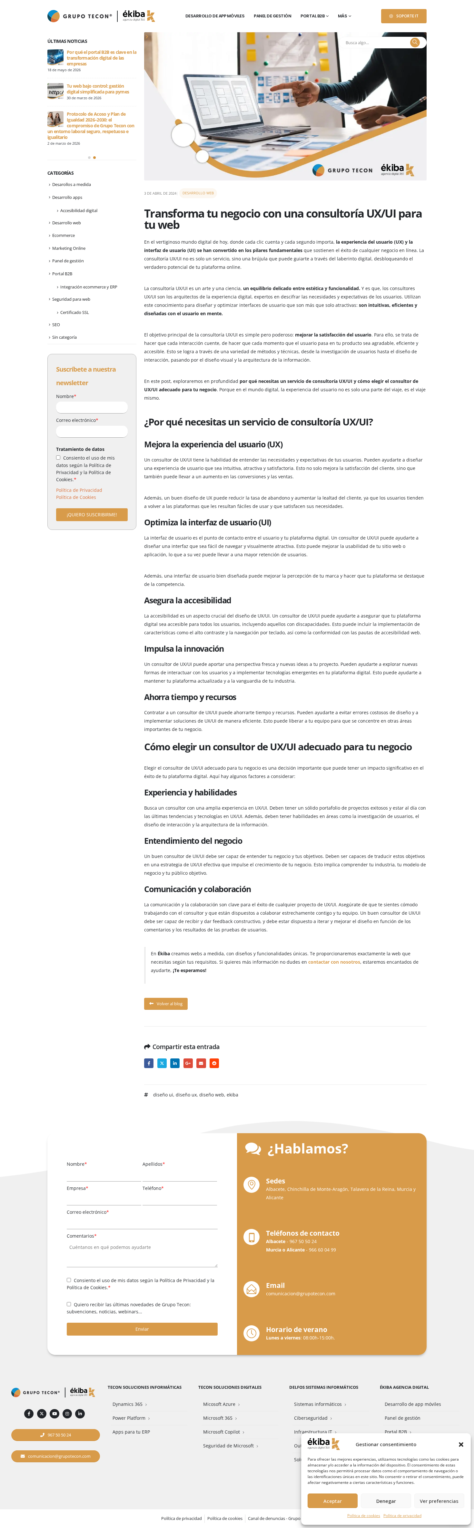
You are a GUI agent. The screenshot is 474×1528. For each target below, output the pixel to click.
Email (201, 1063)
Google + (188, 1063)
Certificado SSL (74, 312)
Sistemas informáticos (318, 1404)
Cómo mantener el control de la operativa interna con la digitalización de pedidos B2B (99, 58)
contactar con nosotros (334, 962)
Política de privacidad (402, 1515)
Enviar (142, 1329)
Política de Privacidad (79, 490)
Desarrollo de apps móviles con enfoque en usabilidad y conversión (98, 120)
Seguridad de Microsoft (228, 1446)
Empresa (77, 1188)
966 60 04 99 (322, 1250)
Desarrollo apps (67, 197)
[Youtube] (54, 1413)
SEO (56, 324)
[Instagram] (67, 1413)
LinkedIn (175, 1063)
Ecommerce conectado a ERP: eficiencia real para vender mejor (99, 89)
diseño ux (186, 1095)
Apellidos (154, 1164)
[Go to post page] (55, 57)
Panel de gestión (272, 16)
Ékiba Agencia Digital (404, 1387)
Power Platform (129, 1418)
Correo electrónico (77, 420)
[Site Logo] (139, 16)
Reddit (214, 1063)
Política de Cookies (76, 497)
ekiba (232, 1095)
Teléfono (153, 1188)
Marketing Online (68, 248)
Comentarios (82, 1236)
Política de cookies (363, 1515)
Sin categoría (64, 337)
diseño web (211, 1095)
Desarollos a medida (71, 184)
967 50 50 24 (303, 1241)
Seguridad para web (71, 299)
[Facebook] (29, 1413)
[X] (41, 1413)
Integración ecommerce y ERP (88, 287)
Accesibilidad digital (78, 210)
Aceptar (332, 1501)
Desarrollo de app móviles (215, 16)
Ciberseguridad (311, 1418)
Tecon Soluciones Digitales (230, 1387)
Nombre (66, 396)
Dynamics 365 (128, 1404)
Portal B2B (312, 16)
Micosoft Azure (219, 1404)
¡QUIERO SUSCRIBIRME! (92, 514)
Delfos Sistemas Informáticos (323, 1387)
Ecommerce (63, 235)
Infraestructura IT (313, 1432)
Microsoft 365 (217, 1418)
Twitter (162, 1063)
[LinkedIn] (79, 1413)
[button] (461, 1444)
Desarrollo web (198, 192)
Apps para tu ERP (131, 1432)
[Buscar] (415, 42)
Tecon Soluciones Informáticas (145, 1387)
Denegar (386, 1501)
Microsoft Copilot (221, 1432)
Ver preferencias (439, 1501)
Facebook (148, 1063)
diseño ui (163, 1095)
